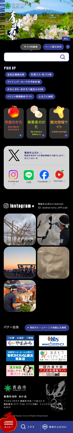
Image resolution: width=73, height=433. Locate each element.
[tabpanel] (36, 57)
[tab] (30, 47)
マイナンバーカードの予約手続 (23, 82)
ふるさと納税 (46, 96)
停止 (66, 39)
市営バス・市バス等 (41, 75)
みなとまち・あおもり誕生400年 (25, 89)
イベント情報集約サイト (19, 96)
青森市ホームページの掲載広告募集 (48, 328)
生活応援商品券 (16, 75)
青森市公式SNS (58, 427)
